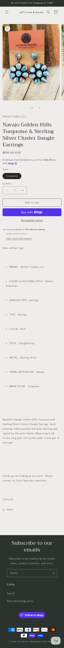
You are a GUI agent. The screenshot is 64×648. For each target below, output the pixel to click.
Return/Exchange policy (20, 601)
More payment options (32, 220)
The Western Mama (26, 642)
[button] (7, 12)
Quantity (7, 183)
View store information (19, 238)
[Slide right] (39, 108)
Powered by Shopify (45, 642)
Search (11, 593)
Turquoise (12, 176)
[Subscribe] (53, 573)
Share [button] (9, 509)
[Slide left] (24, 108)
